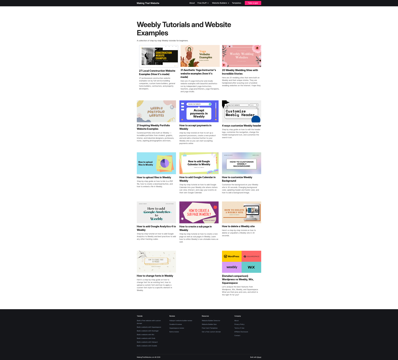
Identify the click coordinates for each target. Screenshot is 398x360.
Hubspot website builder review (180, 321)
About (192, 3)
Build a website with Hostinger (148, 331)
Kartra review (174, 332)
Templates (236, 3)
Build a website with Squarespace (149, 327)
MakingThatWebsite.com (146, 357)
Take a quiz (253, 3)
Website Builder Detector (211, 321)
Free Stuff (202, 3)
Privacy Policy (239, 324)
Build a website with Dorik (146, 338)
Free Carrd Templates (210, 328)
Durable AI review (175, 324)
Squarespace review (176, 328)
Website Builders (220, 3)
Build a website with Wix (145, 335)
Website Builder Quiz (209, 324)
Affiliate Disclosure (241, 332)
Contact (237, 335)
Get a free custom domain (211, 332)
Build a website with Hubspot (147, 342)
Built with (255, 357)
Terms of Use (239, 328)
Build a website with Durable (147, 346)
